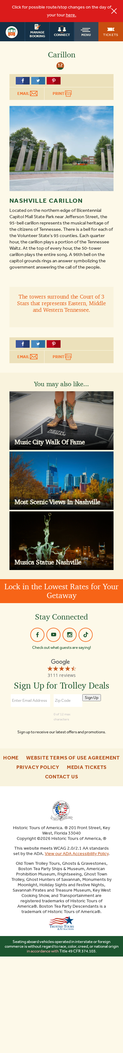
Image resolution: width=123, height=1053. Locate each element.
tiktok (86, 635)
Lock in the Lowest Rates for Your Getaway (61, 591)
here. (71, 15)
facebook (37, 635)
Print (59, 93)
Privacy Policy (37, 767)
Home (11, 758)
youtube (53, 635)
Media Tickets (87, 767)
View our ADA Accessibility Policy (76, 853)
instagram (69, 635)
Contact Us (61, 777)
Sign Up (91, 697)
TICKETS (110, 34)
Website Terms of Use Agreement (73, 758)
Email (23, 93)
